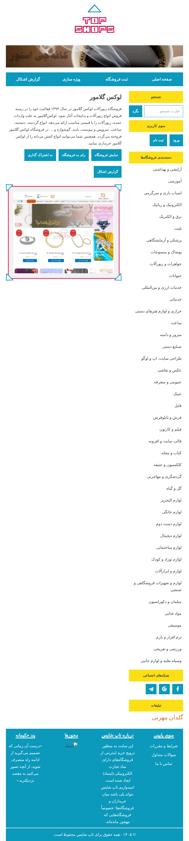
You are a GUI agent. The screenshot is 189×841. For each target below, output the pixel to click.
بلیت (178, 228)
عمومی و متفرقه (168, 382)
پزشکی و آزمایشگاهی (164, 240)
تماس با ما (163, 763)
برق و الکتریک (170, 216)
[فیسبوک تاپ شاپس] (177, 689)
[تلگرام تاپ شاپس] (151, 689)
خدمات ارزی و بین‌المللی (162, 287)
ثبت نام (158, 140)
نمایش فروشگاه (106, 155)
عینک (177, 394)
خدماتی (176, 299)
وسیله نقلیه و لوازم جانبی (161, 661)
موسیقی (175, 625)
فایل (178, 406)
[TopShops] (94, 19)
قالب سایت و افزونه (165, 441)
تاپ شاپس (85, 834)
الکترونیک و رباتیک (167, 205)
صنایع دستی (172, 346)
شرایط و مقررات (164, 746)
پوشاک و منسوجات (166, 252)
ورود (176, 140)
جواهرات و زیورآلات (166, 264)
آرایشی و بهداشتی (167, 169)
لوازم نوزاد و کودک (166, 559)
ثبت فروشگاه (116, 79)
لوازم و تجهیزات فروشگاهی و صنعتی (158, 586)
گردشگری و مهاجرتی (164, 476)
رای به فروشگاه (73, 155)
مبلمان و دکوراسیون (165, 601)
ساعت (176, 323)
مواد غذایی (173, 613)
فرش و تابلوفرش (167, 417)
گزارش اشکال (28, 79)
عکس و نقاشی (170, 370)
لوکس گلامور (106, 97)
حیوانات (175, 276)
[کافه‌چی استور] (94, 56)
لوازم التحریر (171, 500)
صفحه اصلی (162, 79)
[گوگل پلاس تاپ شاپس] (164, 689)
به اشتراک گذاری (40, 155)
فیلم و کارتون (170, 429)
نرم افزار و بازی (169, 637)
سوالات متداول (164, 755)
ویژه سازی (71, 79)
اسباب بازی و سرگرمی (163, 193)
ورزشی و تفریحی (168, 649)
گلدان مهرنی (167, 717)
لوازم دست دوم (169, 524)
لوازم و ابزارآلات (168, 571)
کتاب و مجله (171, 453)
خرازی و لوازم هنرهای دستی (158, 311)
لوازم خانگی (172, 512)
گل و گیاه (174, 488)
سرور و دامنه (171, 335)
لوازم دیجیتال (171, 536)
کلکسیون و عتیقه (168, 465)
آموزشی (175, 181)
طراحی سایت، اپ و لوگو (161, 358)
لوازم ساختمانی (169, 547)
